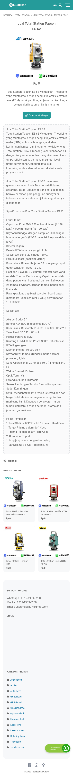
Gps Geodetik (17, 713)
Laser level (15, 724)
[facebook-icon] (29, 765)
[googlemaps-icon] (43, 765)
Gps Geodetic (17, 708)
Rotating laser (17, 736)
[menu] (67, 5)
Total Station (17, 747)
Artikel (13, 685)
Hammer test (17, 719)
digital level (16, 696)
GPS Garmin (16, 702)
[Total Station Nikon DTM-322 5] (54, 541)
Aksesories (16, 679)
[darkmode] (55, 5)
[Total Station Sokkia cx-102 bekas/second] (19, 491)
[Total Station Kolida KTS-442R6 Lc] (54, 491)
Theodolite (15, 741)
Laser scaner (17, 730)
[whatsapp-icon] (36, 765)
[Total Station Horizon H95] (19, 541)
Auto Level (15, 691)
